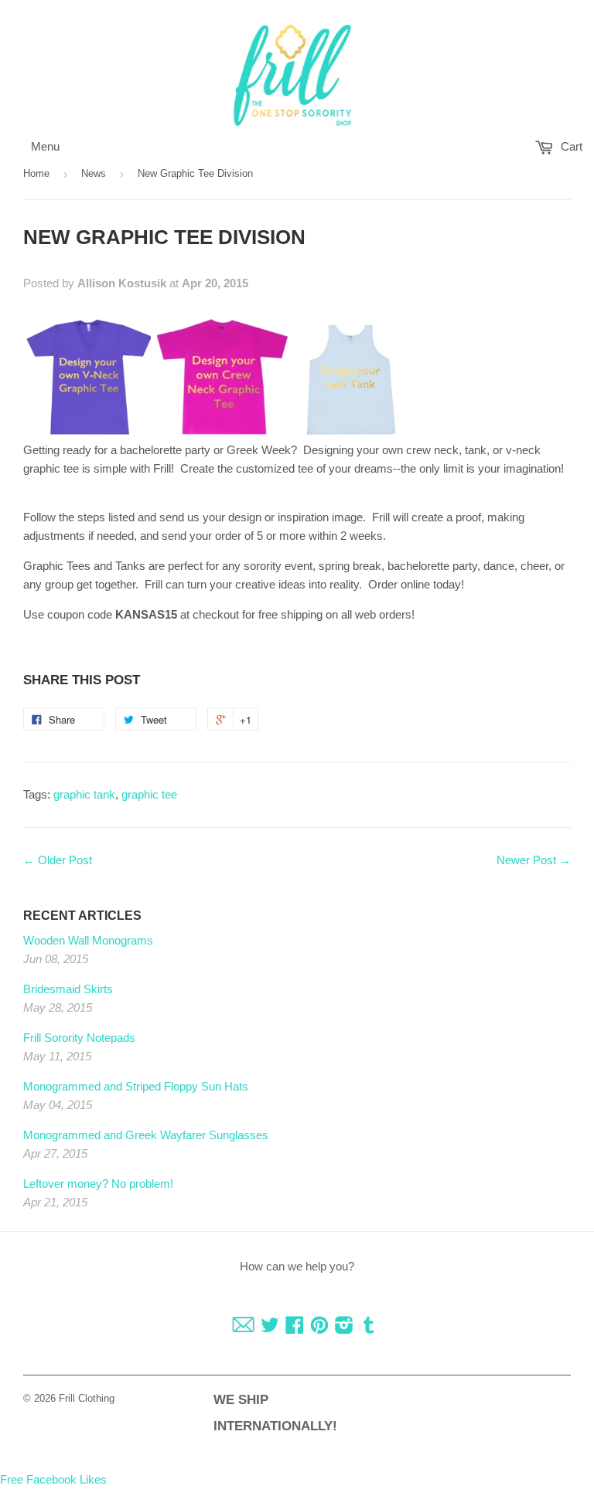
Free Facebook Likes (53, 1479)
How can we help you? (297, 1266)
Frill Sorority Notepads (79, 1037)
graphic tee (149, 794)
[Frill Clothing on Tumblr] (369, 1328)
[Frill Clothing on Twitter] (270, 1328)
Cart (570, 146)
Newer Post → (534, 860)
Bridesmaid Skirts (68, 988)
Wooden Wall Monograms (88, 940)
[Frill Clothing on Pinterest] (319, 1328)
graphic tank (84, 794)
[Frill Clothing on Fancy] (243, 1328)
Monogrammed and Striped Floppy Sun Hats (135, 1086)
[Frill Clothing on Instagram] (344, 1328)
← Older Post (57, 860)
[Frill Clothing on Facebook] (294, 1328)
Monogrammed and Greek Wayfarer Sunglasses (145, 1134)
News (93, 173)
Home (36, 173)
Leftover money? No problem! (98, 1183)
